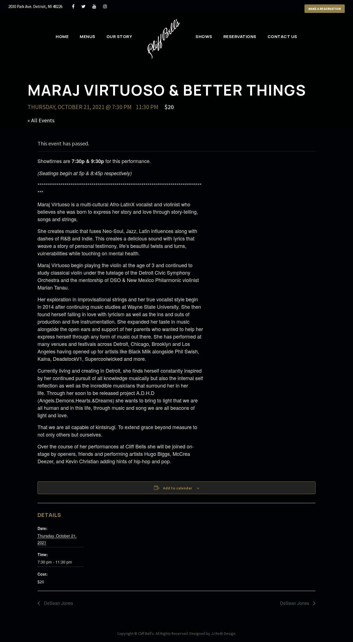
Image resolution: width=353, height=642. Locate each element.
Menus (87, 36)
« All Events (41, 120)
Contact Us (282, 36)
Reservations (239, 36)
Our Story (119, 36)
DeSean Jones (58, 603)
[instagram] (105, 6)
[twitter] (83, 6)
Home (62, 36)
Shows (204, 36)
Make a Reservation (324, 9)
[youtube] (94, 6)
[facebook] (73, 6)
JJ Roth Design (223, 633)
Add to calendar (177, 488)
